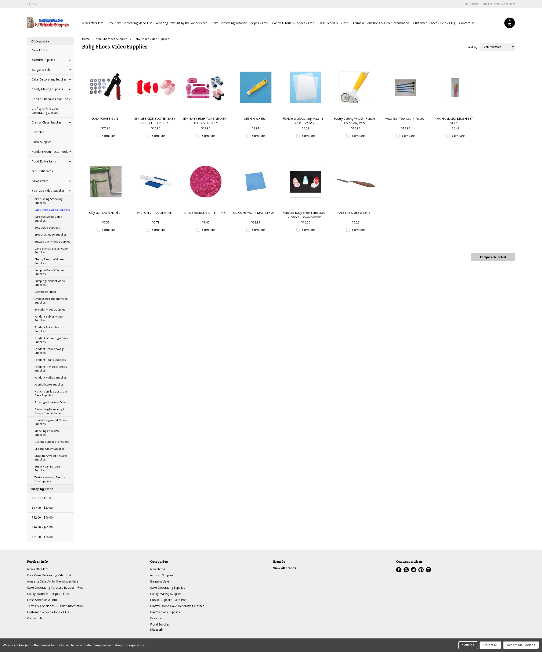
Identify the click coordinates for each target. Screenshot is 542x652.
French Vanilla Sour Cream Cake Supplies (51, 393)
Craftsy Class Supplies (47, 122)
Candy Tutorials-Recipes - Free (293, 23)
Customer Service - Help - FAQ (434, 23)
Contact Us (466, 23)
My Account (471, 3)
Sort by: (472, 47)
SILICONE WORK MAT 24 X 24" (254, 213)
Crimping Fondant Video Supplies (50, 283)
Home (86, 39)
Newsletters (40, 181)
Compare (108, 136)
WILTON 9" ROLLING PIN (154, 213)
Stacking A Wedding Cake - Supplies (51, 457)
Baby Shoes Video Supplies (52, 210)
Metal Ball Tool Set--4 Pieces (404, 119)
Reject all (490, 645)
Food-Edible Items (44, 161)
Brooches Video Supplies (51, 234)
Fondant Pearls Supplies (50, 360)
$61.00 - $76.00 (42, 537)
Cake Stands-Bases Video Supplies (51, 250)
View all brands (284, 568)
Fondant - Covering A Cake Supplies (51, 340)
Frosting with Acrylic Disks (51, 402)
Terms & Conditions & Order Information (381, 23)
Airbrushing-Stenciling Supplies (48, 201)
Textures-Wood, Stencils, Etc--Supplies (50, 479)
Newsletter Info (93, 23)
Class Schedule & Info (333, 23)
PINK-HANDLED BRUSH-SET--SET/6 (454, 121)
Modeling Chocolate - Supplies (48, 433)
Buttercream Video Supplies (52, 241)
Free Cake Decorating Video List (130, 23)
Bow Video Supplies (47, 227)
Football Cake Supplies (49, 384)
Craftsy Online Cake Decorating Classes (45, 111)
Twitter (413, 569)
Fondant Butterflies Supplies (47, 329)
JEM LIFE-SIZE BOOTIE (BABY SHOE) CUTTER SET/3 (154, 121)
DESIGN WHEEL (254, 119)
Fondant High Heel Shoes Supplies (51, 368)
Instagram (428, 569)
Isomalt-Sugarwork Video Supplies (51, 422)
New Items (39, 50)
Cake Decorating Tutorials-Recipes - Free (240, 23)
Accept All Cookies (521, 645)
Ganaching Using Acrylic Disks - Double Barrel (50, 411)
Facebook (398, 569)
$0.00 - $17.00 (41, 498)
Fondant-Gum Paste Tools (50, 152)
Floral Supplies (41, 142)
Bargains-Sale (41, 70)
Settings (468, 645)
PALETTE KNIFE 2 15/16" (354, 213)
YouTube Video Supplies (48, 191)
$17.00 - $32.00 (42, 508)
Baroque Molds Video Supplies (48, 218)
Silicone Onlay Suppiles (50, 449)
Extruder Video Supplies (50, 309)
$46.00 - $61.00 (42, 527)
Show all (156, 629)
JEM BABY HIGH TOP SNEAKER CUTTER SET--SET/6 (204, 121)
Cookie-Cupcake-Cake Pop (50, 99)
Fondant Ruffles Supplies (51, 377)
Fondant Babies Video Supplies (49, 318)
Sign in (486, 3)
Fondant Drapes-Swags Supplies (50, 351)
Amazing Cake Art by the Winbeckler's (181, 23)
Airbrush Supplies (43, 60)
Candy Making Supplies (47, 89)
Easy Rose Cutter (45, 292)
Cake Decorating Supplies (49, 79)
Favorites (38, 132)
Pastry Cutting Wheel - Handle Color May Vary (354, 121)
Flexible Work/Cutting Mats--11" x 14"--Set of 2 (304, 121)
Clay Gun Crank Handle (104, 213)
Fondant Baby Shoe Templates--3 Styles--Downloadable (304, 215)
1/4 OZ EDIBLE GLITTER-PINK (204, 213)
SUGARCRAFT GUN (104, 119)
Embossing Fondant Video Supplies (51, 300)
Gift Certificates (42, 171)
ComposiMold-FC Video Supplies (49, 272)
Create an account (504, 3)
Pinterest (421, 569)
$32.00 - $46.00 (42, 517)
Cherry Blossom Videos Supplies (49, 261)
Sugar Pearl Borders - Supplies (48, 468)
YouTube (406, 569)
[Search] (29, 4)
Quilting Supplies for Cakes (52, 442)
